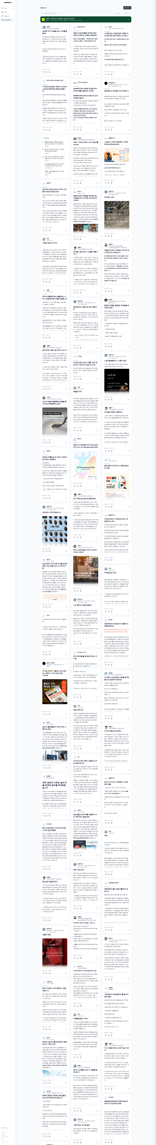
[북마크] (66, 72)
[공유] (49, 72)
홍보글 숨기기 (118, 13)
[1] (43, 389)
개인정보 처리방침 (4, 1136)
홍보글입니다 (45, 84)
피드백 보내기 (3, 1131)
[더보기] (66, 27)
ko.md (120, 629)
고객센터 (3, 1133)
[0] (43, 72)
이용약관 (3, 1135)
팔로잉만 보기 (127, 13)
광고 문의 (3, 1138)
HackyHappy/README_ (111, 629)
